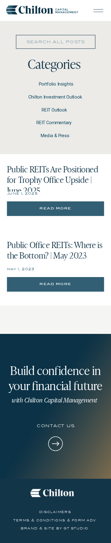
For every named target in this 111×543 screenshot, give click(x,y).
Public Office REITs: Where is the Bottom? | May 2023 (54, 250)
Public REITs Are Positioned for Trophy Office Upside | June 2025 (52, 179)
